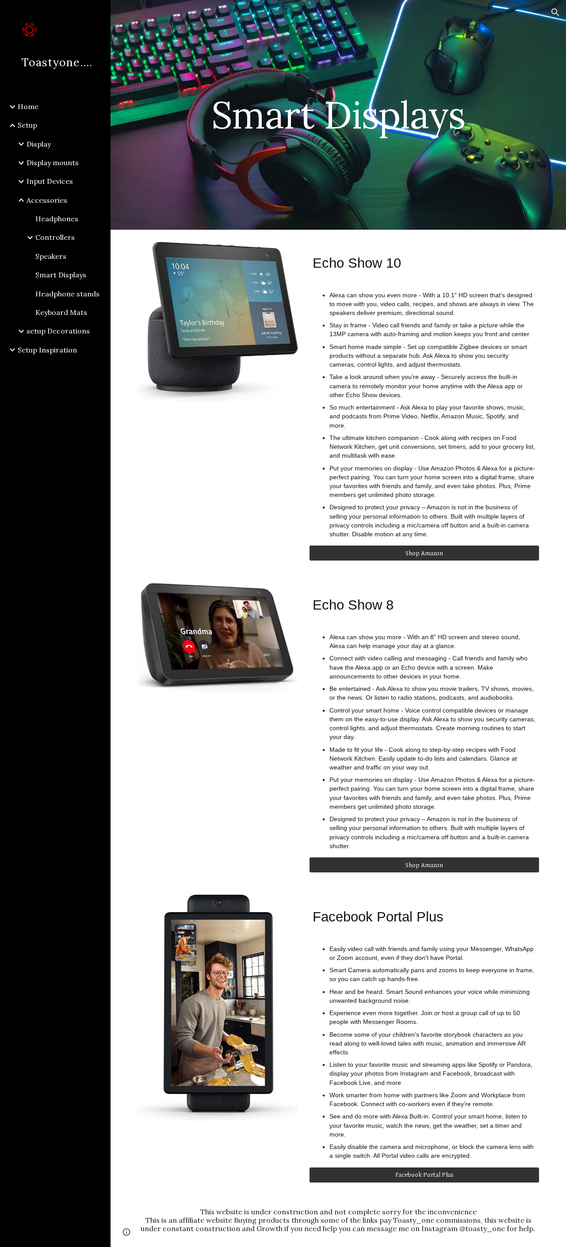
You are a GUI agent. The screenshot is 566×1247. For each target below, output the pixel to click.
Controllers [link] (55, 237)
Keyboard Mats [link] (61, 312)
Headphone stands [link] (67, 293)
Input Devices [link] (50, 181)
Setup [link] (27, 125)
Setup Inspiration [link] (47, 349)
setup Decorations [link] (58, 330)
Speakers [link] (50, 256)
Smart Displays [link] (60, 274)
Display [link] (39, 144)
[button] (555, 12)
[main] (338, 114)
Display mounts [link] (53, 162)
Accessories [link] (47, 200)
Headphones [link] (56, 218)
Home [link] (28, 106)
